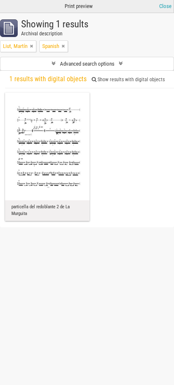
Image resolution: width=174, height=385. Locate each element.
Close (165, 6)
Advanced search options (87, 64)
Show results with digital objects (130, 79)
